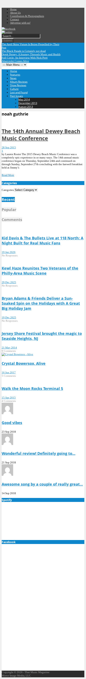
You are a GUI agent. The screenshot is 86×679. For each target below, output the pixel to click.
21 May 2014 (9, 347)
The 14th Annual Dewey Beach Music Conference (41, 134)
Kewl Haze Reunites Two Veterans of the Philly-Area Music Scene (40, 271)
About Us (15, 12)
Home (13, 9)
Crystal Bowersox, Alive (24, 363)
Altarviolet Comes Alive (15, 61)
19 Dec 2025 (9, 317)
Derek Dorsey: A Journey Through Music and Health (31, 54)
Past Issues (16, 96)
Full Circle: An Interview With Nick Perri (25, 57)
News (13, 78)
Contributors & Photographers (27, 16)
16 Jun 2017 (9, 372)
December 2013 (27, 103)
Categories (8, 190)
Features (15, 74)
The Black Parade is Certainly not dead (24, 51)
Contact (14, 19)
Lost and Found (19, 92)
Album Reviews (19, 82)
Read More (8, 175)
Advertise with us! (20, 22)
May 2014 (24, 99)
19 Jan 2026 (8, 252)
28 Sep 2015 (9, 147)
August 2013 (25, 106)
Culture (14, 89)
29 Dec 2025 (9, 282)
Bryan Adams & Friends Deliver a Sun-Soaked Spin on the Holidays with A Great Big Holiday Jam (41, 303)
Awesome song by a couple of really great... (42, 484)
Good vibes (12, 422)
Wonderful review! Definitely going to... (38, 453)
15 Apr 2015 (9, 397)
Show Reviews (18, 85)
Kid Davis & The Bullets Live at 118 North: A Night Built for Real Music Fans (42, 240)
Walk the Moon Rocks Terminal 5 (32, 388)
